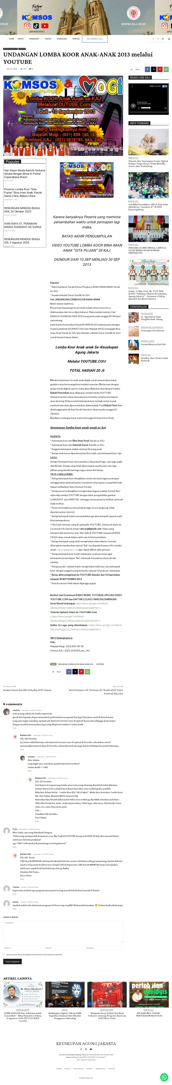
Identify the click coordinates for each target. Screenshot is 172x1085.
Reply (15, 728)
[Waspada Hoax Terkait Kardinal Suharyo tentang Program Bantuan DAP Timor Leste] (107, 995)
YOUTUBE (100, 664)
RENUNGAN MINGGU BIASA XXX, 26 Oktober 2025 (22, 210)
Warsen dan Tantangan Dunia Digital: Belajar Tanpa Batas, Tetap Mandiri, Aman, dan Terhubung (148, 163)
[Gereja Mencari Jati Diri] (133, 345)
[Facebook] (153, 39)
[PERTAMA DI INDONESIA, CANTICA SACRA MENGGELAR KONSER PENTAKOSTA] (148, 229)
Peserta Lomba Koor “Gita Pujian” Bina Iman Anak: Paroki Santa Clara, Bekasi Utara (23, 193)
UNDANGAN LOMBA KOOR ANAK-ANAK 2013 (75, 664)
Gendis (94, 1062)
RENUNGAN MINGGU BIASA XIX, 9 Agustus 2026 (22, 241)
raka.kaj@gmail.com (67, 549)
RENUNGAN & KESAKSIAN (152, 327)
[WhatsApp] (166, 69)
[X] (153, 69)
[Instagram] (157, 39)
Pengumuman (10, 49)
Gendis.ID (133, 365)
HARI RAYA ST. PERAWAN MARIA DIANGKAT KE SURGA (22, 225)
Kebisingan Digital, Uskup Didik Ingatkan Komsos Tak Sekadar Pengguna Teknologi (65, 1016)
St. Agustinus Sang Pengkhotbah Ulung (152, 318)
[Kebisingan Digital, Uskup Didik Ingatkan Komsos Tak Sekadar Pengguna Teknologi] (65, 995)
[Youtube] (162, 39)
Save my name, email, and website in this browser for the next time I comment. (34, 955)
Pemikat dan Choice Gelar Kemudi (154, 359)
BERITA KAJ (133, 157)
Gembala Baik (147, 341)
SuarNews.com (82, 1062)
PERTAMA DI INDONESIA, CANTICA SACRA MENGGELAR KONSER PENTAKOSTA (147, 250)
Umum (22, 49)
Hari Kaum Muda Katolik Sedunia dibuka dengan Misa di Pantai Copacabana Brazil (24, 174)
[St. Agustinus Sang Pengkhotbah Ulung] (133, 317)
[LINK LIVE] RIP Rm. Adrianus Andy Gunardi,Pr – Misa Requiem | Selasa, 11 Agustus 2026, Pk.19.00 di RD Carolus (23, 1017)
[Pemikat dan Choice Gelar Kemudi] (133, 359)
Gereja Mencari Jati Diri (153, 344)
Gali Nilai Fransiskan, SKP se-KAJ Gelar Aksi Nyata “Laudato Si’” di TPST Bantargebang (148, 207)
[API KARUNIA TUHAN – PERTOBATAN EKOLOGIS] (149, 995)
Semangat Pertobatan (152, 330)
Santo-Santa (147, 313)
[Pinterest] (160, 69)
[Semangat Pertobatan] (133, 331)
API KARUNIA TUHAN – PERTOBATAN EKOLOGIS (149, 1014)
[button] (164, 1077)
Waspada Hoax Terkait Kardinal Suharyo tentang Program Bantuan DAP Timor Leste (107, 1016)
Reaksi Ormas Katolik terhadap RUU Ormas (27, 690)
